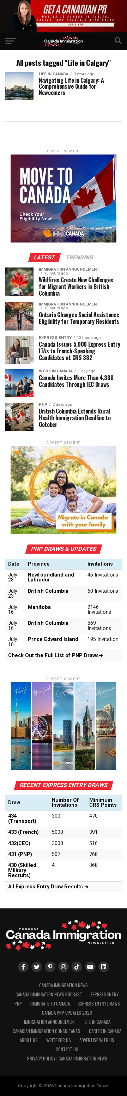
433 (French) (23, 832)
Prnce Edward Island (53, 639)
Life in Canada (97, 1022)
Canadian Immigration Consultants (46, 1031)
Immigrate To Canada (50, 1003)
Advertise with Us (96, 1040)
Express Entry (105, 994)
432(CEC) (19, 843)
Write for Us (58, 1040)
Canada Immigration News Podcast (49, 994)
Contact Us (67, 1049)
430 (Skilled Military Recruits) (22, 870)
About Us (29, 1040)
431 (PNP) (20, 854)
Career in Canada (105, 1031)
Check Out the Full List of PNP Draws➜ (55, 656)
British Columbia (48, 591)
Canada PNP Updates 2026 (67, 1012)
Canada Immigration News (63, 985)
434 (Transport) (22, 818)
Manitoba (39, 607)
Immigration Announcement (50, 1022)
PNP (18, 1003)
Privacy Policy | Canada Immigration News (67, 1058)
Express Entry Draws (99, 1003)
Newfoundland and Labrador (51, 577)
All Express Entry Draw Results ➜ (48, 887)
